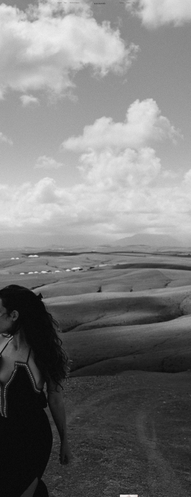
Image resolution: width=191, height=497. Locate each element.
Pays (65, 3)
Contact (128, 3)
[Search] (134, 3)
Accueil (59, 3)
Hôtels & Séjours (74, 3)
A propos (121, 3)
